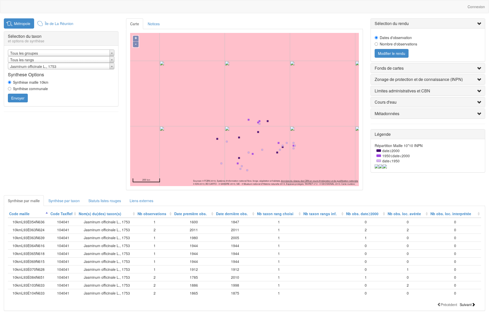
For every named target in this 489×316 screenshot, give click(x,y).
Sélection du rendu (392, 23)
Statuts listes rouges (104, 200)
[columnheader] (28, 214)
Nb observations (152, 213)
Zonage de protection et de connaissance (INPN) (419, 79)
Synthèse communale (30, 88)
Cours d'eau (386, 102)
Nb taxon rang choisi (275, 213)
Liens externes (141, 200)
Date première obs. (190, 213)
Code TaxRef (61, 213)
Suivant (466, 304)
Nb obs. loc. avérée (404, 213)
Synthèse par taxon (64, 200)
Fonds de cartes (389, 68)
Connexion (476, 6)
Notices (154, 23)
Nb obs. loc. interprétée (450, 213)
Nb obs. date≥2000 (362, 213)
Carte (134, 23)
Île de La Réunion (59, 23)
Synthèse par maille (24, 200)
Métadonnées (387, 113)
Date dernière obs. (232, 213)
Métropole (22, 23)
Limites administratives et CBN (402, 91)
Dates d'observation (396, 37)
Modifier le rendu (391, 53)
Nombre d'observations (398, 43)
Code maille (19, 213)
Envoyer (17, 98)
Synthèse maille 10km (30, 82)
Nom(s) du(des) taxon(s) (100, 213)
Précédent (449, 304)
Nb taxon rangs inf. (320, 213)
